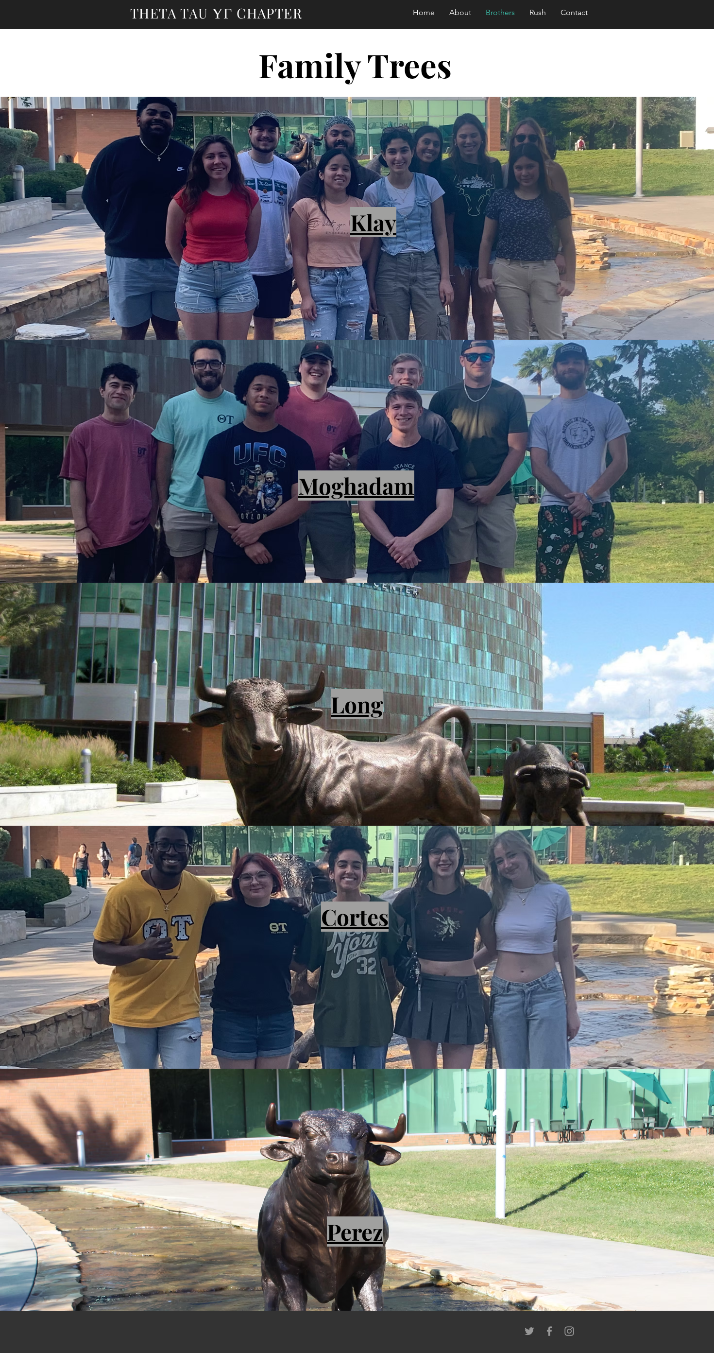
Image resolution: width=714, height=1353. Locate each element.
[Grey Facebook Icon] (549, 1331)
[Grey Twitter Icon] (529, 1331)
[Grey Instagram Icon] (569, 1331)
